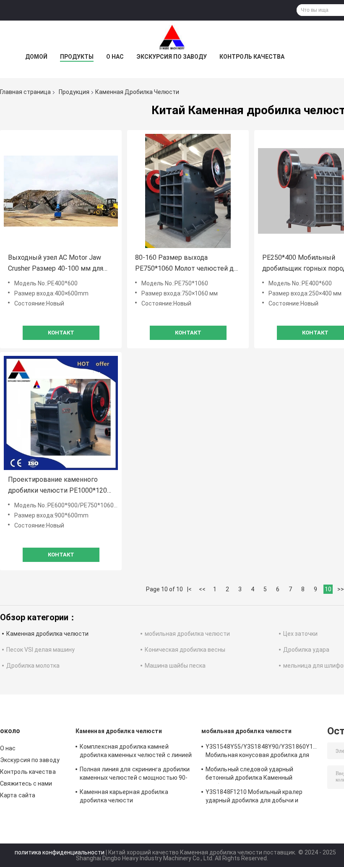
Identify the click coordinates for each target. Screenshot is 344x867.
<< (202, 589)
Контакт (61, 332)
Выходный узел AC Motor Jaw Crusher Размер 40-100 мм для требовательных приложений (55, 263)
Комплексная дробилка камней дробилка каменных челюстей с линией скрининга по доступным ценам (136, 752)
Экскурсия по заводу (171, 56)
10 (328, 589)
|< (189, 589)
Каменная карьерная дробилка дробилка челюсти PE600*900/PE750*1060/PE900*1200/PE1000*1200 (136, 797)
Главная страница (25, 92)
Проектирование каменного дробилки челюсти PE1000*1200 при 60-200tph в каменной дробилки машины (59, 485)
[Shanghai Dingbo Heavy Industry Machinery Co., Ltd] (172, 37)
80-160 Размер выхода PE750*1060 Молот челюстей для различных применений (187, 263)
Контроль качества (251, 56)
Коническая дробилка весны (185, 649)
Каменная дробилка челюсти (47, 633)
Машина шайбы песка (175, 665)
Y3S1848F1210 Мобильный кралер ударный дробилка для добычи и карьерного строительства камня (254, 797)
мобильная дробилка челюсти (187, 633)
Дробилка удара (306, 649)
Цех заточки (300, 633)
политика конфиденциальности (59, 852)
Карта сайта (17, 795)
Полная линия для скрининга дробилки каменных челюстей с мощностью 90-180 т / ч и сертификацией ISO (135, 774)
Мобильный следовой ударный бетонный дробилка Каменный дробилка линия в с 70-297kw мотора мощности (258, 774)
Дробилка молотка (33, 665)
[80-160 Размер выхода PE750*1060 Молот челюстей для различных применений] (188, 191)
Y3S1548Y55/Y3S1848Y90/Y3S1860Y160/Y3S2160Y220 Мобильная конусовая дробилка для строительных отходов (262, 752)
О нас (115, 56)
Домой (36, 56)
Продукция (74, 92)
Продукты (77, 56)
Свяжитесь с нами (26, 783)
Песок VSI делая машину (40, 649)
